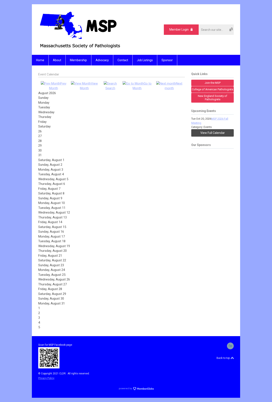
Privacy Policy (46, 378)
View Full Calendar (212, 132)
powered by (126, 388)
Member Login (179, 29)
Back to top (223, 358)
